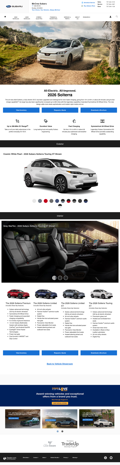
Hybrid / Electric (39, 17)
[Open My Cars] (110, 17)
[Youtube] (112, 458)
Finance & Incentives (53, 17)
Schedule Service (89, 2)
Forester (96, 419)
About (44, 457)
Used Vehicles (27, 17)
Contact (35, 457)
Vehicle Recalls (54, 457)
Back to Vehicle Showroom (60, 363)
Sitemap (74, 457)
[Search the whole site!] (117, 16)
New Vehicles (16, 17)
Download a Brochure (98, 110)
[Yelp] (106, 458)
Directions (25, 457)
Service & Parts (67, 17)
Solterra (59, 419)
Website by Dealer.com (9, 458)
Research (86, 17)
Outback (22, 419)
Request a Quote (60, 110)
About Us (77, 17)
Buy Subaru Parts (89, 6)
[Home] (14, 6)
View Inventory (21, 110)
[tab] (34, 200)
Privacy (65, 457)
